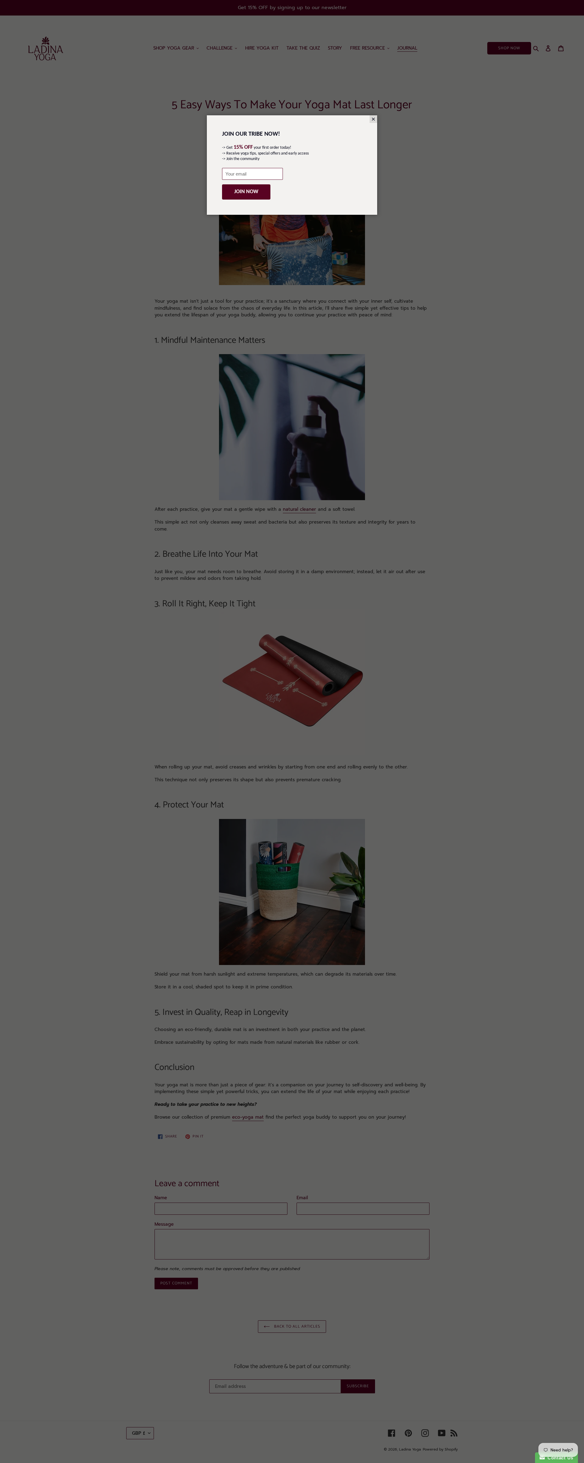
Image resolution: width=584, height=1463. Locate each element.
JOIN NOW (246, 192)
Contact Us (559, 1457)
